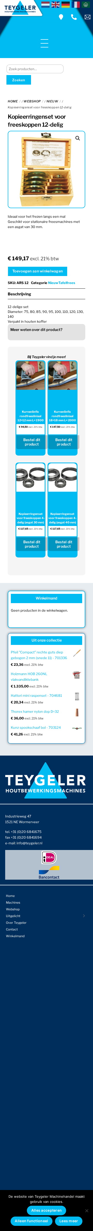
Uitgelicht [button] (13, 916)
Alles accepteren (46, 1210)
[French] (77, 4)
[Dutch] (46, 4)
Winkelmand (15, 936)
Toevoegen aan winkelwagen (37, 271)
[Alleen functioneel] (86, 1210)
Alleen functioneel (31, 1221)
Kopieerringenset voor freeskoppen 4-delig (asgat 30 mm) (31, 518)
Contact (12, 929)
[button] (77, 138)
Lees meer (68, 1221)
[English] (56, 4)
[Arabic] (87, 4)
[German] (66, 4)
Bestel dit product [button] (32, 442)
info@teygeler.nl (29, 843)
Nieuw (52, 101)
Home (13, 101)
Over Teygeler (16, 923)
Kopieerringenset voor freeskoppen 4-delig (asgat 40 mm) (62, 518)
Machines (13, 902)
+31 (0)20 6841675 (26, 832)
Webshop (32, 101)
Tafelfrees (66, 283)
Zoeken (18, 80)
